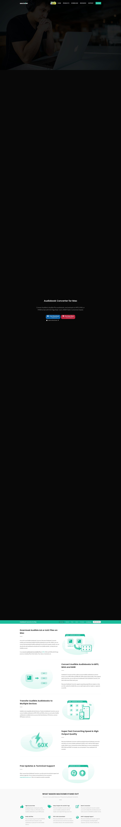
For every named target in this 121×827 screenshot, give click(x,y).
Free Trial (97, 621)
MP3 (43, 652)
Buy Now (98, 3)
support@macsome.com (25, 777)
